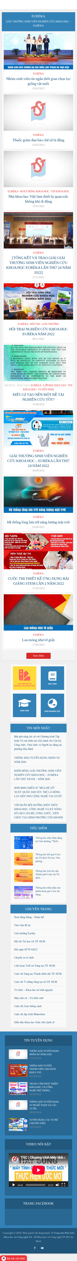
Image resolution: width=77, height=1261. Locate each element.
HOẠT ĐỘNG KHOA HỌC (34, 191)
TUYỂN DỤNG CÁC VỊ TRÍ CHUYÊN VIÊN (43, 1121)
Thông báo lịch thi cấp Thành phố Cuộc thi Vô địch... (47, 874)
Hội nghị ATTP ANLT (26, 949)
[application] (38, 1170)
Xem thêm (38, 655)
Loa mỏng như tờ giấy (38, 640)
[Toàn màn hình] (63, 1184)
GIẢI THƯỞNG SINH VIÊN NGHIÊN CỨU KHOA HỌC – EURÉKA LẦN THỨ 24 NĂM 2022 (38, 461)
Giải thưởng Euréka (24, 933)
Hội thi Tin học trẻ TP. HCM (29, 941)
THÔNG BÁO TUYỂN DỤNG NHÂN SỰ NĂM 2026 (44, 1053)
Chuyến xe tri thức (24, 957)
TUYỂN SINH (46, 389)
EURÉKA (38, 73)
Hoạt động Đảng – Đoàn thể (29, 917)
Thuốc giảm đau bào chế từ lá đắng (38, 140)
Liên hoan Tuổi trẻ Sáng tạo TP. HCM (34, 965)
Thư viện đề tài (22, 925)
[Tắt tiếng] (57, 1184)
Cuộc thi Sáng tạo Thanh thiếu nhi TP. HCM (37, 973)
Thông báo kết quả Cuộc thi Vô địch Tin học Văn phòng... (48, 858)
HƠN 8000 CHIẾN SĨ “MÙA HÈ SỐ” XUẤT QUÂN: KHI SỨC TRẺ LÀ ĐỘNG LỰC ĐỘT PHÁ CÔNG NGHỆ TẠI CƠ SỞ (37, 792)
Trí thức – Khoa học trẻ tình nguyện (33, 990)
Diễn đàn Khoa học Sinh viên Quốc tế (34, 1022)
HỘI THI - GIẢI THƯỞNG (44, 324)
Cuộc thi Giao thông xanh (27, 1006)
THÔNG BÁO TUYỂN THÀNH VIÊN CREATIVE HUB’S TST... (42, 1069)
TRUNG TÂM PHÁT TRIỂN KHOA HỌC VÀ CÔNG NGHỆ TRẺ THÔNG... (43, 1087)
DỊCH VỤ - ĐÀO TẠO (16, 385)
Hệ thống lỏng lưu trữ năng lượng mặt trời (38, 522)
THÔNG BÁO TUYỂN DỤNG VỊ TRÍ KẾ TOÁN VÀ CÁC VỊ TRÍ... (44, 1105)
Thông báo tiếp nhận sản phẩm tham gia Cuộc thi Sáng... (48, 891)
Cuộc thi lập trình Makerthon (29, 1014)
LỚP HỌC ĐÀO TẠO (54, 385)
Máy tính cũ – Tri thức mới (28, 998)
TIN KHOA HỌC (60, 191)
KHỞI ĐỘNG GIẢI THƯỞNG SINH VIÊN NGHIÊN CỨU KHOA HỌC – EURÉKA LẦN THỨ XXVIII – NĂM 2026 (37, 775)
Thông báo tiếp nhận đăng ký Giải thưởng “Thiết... (49, 839)
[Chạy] (14, 1184)
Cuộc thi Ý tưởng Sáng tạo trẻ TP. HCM (35, 982)
